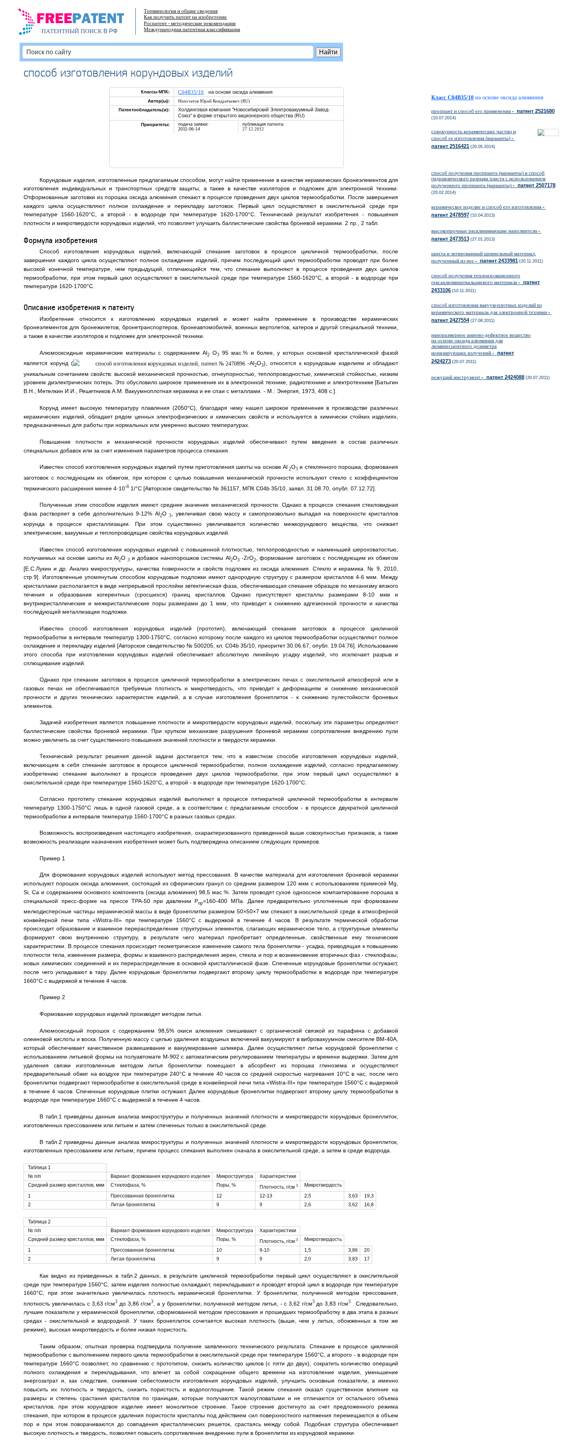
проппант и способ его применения (493, 111)
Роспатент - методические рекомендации (190, 23)
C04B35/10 (191, 92)
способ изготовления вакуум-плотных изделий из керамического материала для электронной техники (491, 312)
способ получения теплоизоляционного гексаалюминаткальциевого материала (485, 283)
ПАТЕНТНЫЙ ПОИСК (72, 31)
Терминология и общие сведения (181, 11)
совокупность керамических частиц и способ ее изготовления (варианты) (473, 138)
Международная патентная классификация (192, 29)
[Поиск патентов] (80, 24)
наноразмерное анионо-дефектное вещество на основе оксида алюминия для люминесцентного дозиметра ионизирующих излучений (481, 348)
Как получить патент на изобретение (185, 17)
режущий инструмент (477, 377)
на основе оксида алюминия (509, 98)
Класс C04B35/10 (452, 98)
